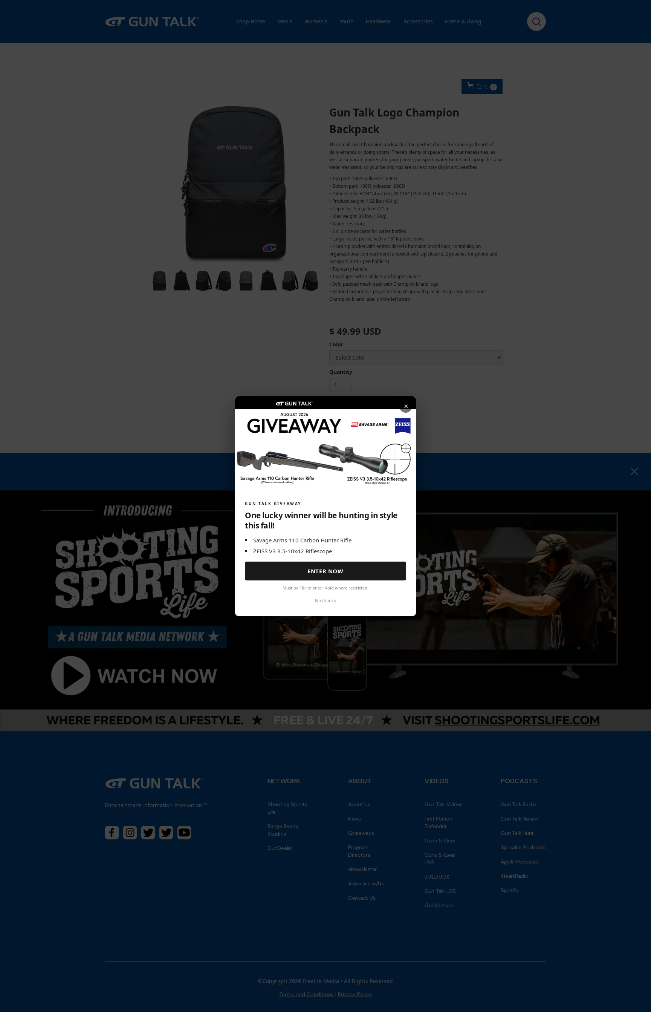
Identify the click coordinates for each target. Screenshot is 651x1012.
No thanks (325, 600)
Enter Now (325, 571)
